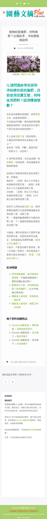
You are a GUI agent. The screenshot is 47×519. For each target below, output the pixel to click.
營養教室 (32, 362)
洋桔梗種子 (22, 343)
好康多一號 (12, 162)
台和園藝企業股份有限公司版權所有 (23, 511)
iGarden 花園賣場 (20, 325)
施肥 (16, 362)
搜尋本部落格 (32, 429)
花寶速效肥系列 (24, 328)
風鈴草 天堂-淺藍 (28, 74)
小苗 (11, 362)
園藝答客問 (23, 362)
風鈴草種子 (22, 336)
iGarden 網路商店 (23, 420)
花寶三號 (19, 136)
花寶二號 (28, 206)
